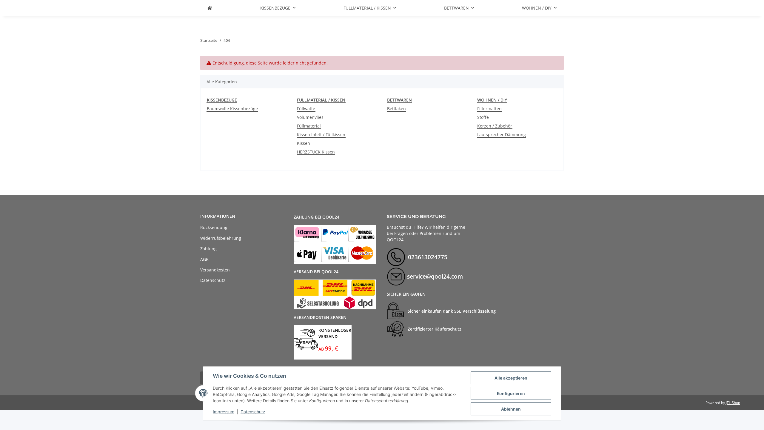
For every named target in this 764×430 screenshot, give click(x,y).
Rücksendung (213, 227)
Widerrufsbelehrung (220, 238)
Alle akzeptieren (511, 377)
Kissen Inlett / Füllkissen (321, 134)
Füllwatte (306, 108)
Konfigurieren (511, 393)
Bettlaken (396, 108)
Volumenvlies (310, 117)
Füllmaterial (309, 126)
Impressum (223, 411)
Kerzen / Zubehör (494, 126)
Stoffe (483, 117)
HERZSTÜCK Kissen (316, 152)
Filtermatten (489, 108)
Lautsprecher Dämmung (501, 134)
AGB (204, 259)
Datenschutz (253, 411)
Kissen (303, 143)
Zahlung (208, 248)
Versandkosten (215, 270)
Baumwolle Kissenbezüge (232, 108)
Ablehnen (511, 408)
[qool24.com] (209, 8)
